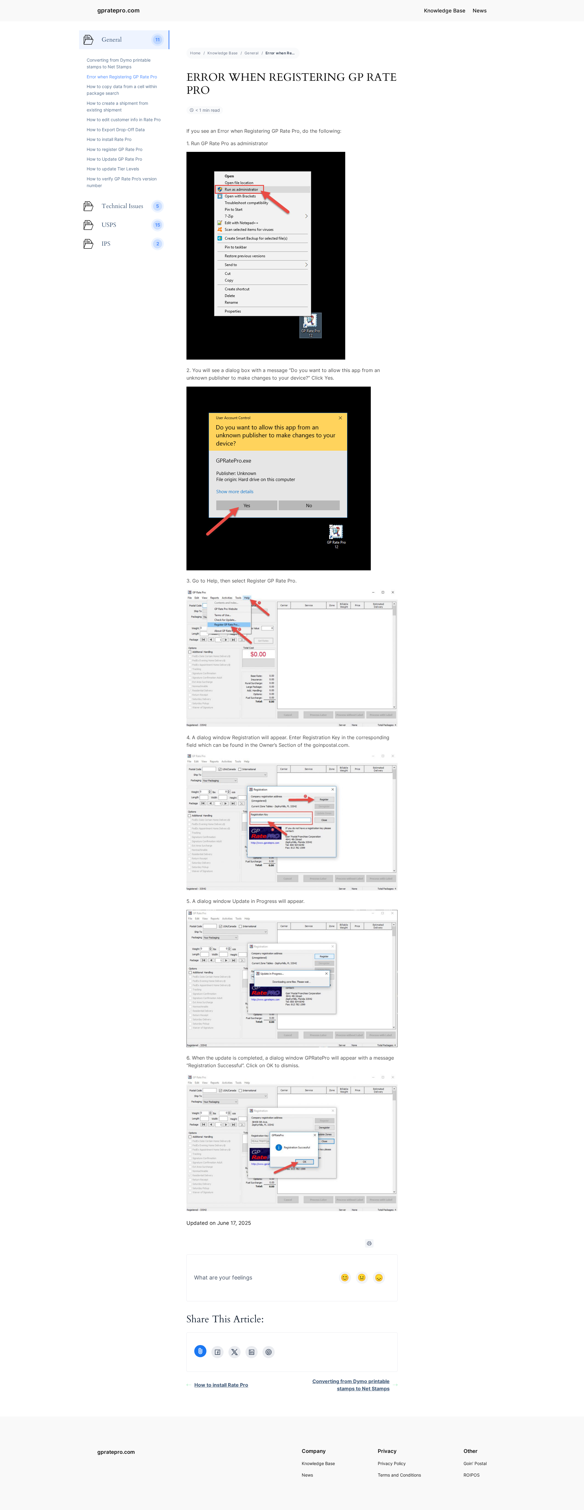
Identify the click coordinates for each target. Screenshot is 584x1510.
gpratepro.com (118, 10)
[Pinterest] (268, 1352)
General (252, 53)
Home (195, 53)
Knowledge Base (222, 53)
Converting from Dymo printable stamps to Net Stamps (351, 1385)
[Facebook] (217, 1352)
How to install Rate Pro (221, 1385)
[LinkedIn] (251, 1352)
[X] (234, 1352)
